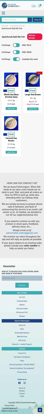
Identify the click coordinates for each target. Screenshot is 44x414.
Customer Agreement (9, 408)
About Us (22, 325)
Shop (22, 329)
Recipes (22, 316)
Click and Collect (22, 308)
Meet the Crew (22, 336)
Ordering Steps (22, 301)
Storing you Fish (22, 312)
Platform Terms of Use (9, 411)
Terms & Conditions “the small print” (22, 368)
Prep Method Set (16, 25)
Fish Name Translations (22, 357)
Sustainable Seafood (22, 333)
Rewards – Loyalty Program (22, 344)
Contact (22, 393)
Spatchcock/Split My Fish (13, 36)
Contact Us (22, 353)
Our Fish (22, 297)
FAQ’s (22, 361)
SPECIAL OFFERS (32, 36)
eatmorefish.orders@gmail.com (22, 232)
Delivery (22, 305)
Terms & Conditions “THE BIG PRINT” (22, 364)
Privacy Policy (22, 372)
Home (4, 25)
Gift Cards (22, 340)
